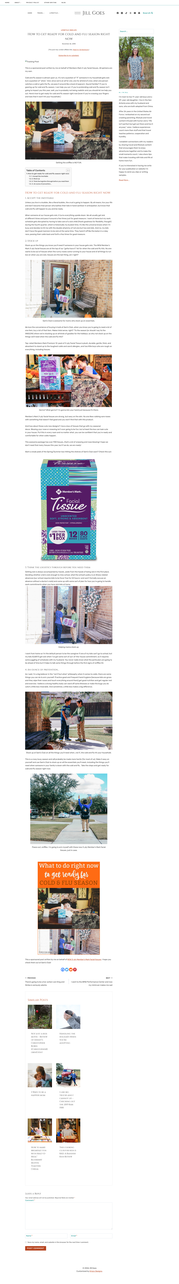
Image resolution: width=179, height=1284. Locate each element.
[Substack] (139, 13)
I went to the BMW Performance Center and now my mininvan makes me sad (91, 981)
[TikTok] (126, 13)
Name (29, 1236)
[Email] (135, 13)
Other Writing (50, 2)
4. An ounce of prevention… (41, 184)
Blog (64, 2)
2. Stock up (36, 179)
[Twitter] (67, 969)
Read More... (124, 180)
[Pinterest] (75, 969)
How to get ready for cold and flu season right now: (48, 174)
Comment (30, 1200)
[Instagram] (122, 13)
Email (74, 1236)
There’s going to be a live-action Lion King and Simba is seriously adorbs (44, 981)
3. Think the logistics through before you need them (50, 181)
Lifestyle (65, 30)
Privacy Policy (32, 2)
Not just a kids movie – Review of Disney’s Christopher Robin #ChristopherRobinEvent (39, 1043)
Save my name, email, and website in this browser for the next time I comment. (58, 1242)
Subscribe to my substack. (69, 55)
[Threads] (130, 13)
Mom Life (73, 30)
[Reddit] (71, 969)
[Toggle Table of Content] (67, 170)
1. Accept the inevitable (39, 176)
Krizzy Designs (96, 1271)
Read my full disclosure (80, 50)
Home (7, 2)
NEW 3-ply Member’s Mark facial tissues (84, 959)
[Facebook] (118, 13)
